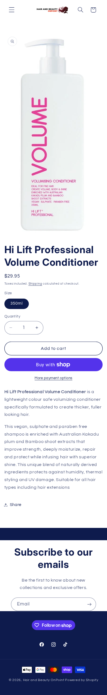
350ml (16, 303)
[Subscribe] (89, 604)
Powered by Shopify (81, 680)
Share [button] (15, 505)
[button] (11, 10)
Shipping (35, 283)
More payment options (53, 378)
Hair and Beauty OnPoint (43, 680)
